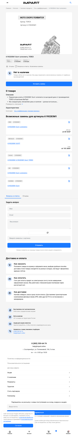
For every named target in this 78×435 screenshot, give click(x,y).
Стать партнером (13, 391)
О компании (11, 377)
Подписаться (39, 412)
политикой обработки (26, 417)
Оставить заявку (39, 84)
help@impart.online (19, 333)
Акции (9, 373)
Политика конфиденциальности (18, 359)
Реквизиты (11, 382)
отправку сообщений (43, 416)
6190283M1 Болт (14, 186)
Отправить (39, 245)
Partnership (11, 396)
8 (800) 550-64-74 (39, 343)
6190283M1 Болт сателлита (17, 127)
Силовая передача (33, 111)
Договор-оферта (13, 368)
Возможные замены (36, 66)
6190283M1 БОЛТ (14, 143)
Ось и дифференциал (20, 111)
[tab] (13, 196)
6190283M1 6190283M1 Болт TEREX (20, 160)
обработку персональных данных (60, 416)
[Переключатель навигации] (7, 2)
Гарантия (10, 386)
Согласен (18, 425)
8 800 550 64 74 (18, 331)
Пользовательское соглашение (18, 363)
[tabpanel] (39, 225)
